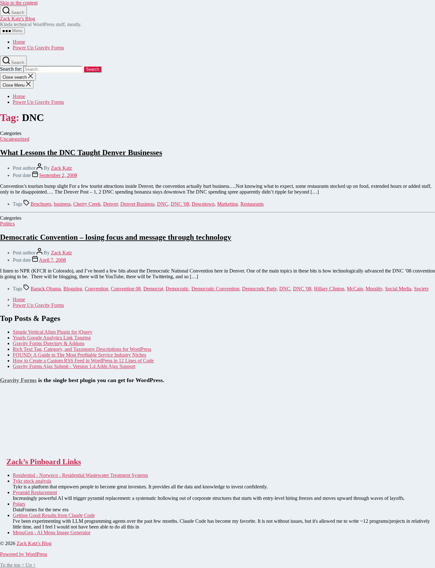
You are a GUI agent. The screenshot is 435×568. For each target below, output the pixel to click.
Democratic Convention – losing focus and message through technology (115, 237)
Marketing (227, 204)
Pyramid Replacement (35, 492)
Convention (96, 288)
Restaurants (252, 204)
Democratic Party (259, 288)
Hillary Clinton (329, 288)
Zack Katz (61, 168)
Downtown (203, 204)
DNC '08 (180, 204)
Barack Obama (46, 288)
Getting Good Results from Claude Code (54, 515)
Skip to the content (19, 2)
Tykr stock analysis (32, 481)
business (62, 204)
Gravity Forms (18, 380)
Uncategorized (14, 139)
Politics (7, 223)
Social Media (398, 288)
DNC (162, 204)
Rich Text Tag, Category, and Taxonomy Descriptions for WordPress (82, 349)
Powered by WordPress (23, 554)
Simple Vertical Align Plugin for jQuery (52, 332)
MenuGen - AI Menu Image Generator (51, 532)
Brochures (41, 204)
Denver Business (137, 204)
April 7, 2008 (52, 260)
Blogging (72, 288)
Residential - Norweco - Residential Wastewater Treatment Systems (80, 475)
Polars (19, 504)
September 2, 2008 (58, 175)
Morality (374, 288)
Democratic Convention (215, 288)
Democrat (153, 288)
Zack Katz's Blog (17, 18)
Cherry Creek (87, 204)
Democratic (177, 288)
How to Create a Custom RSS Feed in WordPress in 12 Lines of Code (83, 360)
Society (421, 288)
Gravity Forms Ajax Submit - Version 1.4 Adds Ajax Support (74, 366)
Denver (110, 204)
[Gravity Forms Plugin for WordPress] (32, 448)
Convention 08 (126, 288)
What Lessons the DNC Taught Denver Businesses (81, 152)
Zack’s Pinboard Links (43, 462)
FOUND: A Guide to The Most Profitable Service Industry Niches (79, 355)
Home (19, 42)
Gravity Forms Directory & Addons (48, 343)
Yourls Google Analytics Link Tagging (52, 337)
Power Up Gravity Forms (38, 47)
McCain (355, 288)
